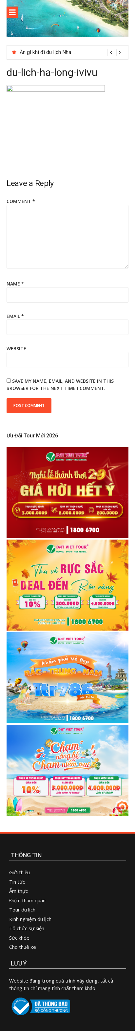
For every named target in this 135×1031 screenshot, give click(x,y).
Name (15, 284)
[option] (71, 52)
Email (15, 316)
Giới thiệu (19, 872)
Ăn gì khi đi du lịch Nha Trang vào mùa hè (66, 52)
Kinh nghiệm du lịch (30, 919)
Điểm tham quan (27, 900)
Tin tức (17, 881)
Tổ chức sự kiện (26, 928)
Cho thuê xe (22, 947)
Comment (21, 201)
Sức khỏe (19, 937)
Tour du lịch (22, 909)
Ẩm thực (19, 891)
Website (16, 348)
